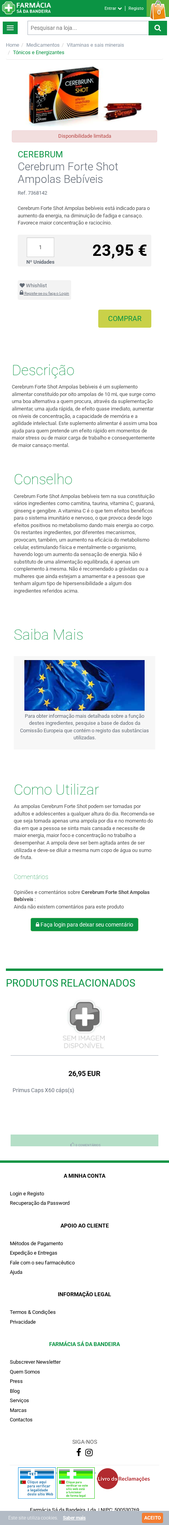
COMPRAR (124, 318)
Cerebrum (40, 154)
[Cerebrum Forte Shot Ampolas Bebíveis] (84, 95)
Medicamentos (43, 45)
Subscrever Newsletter (35, 1362)
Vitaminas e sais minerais (95, 45)
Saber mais (74, 1518)
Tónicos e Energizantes (38, 52)
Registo (136, 8)
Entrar (111, 8)
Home (12, 45)
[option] (84, 1072)
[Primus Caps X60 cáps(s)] (84, 1024)
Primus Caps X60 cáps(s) (43, 1090)
